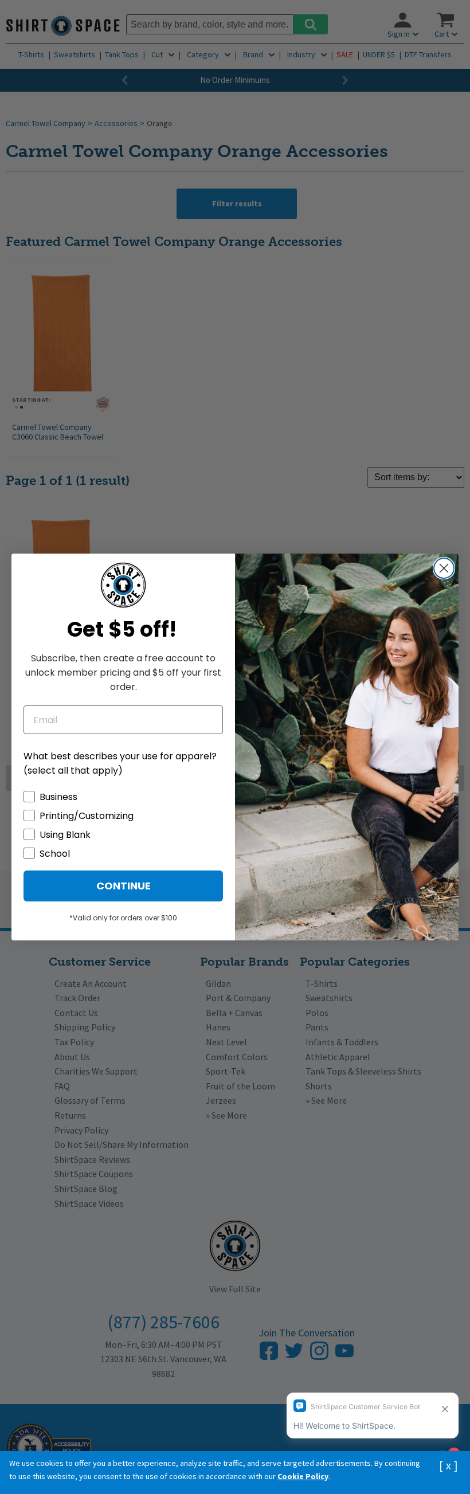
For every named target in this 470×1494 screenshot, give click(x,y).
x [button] (448, 1465)
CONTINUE (123, 886)
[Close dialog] (444, 568)
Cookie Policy (302, 1476)
